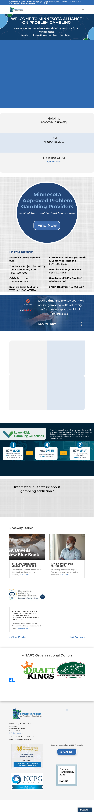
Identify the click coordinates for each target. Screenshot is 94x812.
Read (66, 395)
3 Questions (66, 360)
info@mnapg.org (16, 733)
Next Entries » (77, 637)
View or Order (37, 507)
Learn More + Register (69, 98)
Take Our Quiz (28, 360)
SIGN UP (66, 752)
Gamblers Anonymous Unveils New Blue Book (24, 565)
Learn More (47, 471)
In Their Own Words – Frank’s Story (62, 565)
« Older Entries (17, 637)
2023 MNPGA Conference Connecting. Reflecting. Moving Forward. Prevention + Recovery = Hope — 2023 (25, 616)
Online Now (54, 161)
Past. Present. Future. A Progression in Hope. (69, 49)
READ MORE (25, 575)
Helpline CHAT (54, 158)
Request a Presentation (28, 397)
